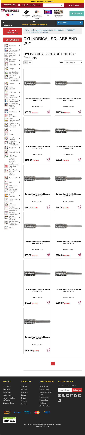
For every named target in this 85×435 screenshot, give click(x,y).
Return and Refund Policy (45, 393)
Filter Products (12, 31)
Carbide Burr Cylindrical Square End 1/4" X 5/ (37, 195)
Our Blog (24, 389)
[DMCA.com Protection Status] (9, 420)
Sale (48, 15)
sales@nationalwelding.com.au (30, 5)
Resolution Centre (8, 403)
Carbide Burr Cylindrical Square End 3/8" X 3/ (37, 290)
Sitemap (23, 404)
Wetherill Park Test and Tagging (9, 399)
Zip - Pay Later (44, 406)
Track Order (6, 389)
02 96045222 (10, 5)
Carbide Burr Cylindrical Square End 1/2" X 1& (37, 147)
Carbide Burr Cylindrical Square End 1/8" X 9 (37, 99)
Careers (23, 395)
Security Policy (44, 400)
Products (24, 401)
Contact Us (24, 392)
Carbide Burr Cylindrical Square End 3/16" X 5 (37, 242)
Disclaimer (43, 403)
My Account (75, 5)
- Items (77, 13)
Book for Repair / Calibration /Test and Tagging (37, 17)
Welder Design (7, 395)
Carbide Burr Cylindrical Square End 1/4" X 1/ (68, 147)
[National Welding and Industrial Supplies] (10, 10)
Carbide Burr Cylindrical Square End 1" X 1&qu (68, 99)
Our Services (62, 23)
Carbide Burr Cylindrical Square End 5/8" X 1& (68, 290)
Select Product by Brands (26, 16)
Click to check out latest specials (58, 16)
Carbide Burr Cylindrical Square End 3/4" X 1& (68, 242)
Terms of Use (44, 386)
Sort (61, 62)
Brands (23, 398)
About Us (24, 386)
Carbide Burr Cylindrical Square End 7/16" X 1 (37, 338)
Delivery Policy (44, 397)
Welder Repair (7, 392)
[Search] (62, 5)
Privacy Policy (44, 389)
